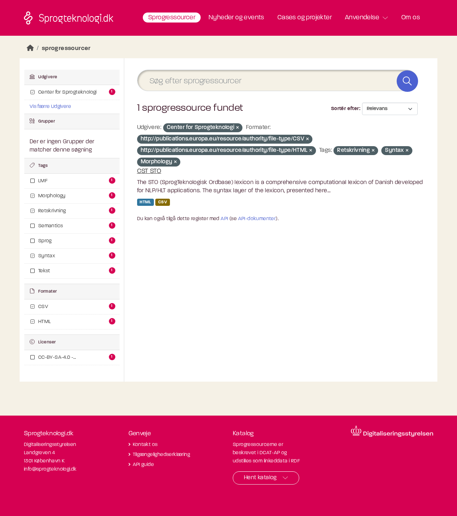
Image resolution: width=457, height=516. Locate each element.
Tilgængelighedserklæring (161, 454)
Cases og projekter (304, 18)
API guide (143, 464)
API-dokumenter (257, 219)
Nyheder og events (236, 18)
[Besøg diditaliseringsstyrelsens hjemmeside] (392, 431)
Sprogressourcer (171, 18)
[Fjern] (237, 128)
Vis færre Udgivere (50, 106)
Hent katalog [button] (260, 478)
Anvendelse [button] (362, 18)
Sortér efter (345, 108)
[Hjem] (30, 48)
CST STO (149, 171)
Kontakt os (145, 444)
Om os (410, 18)
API (224, 219)
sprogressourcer (66, 48)
